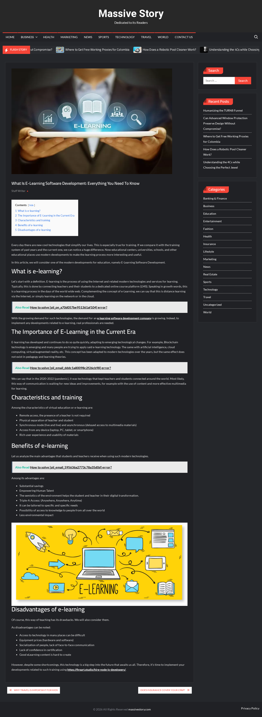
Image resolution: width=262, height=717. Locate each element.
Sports (103, 37)
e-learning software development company (124, 318)
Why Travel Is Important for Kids (36, 690)
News (88, 37)
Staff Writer (18, 191)
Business (27, 37)
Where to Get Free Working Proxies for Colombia (85, 49)
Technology (125, 37)
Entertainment (212, 221)
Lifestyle (208, 251)
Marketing (69, 37)
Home (10, 37)
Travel (146, 37)
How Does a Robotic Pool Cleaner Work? (156, 49)
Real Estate (210, 274)
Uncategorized (212, 304)
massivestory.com (139, 709)
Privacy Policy (250, 708)
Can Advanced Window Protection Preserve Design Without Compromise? (225, 123)
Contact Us (184, 37)
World (163, 37)
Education (209, 213)
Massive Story (131, 13)
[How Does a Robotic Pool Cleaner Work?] (125, 49)
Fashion (208, 228)
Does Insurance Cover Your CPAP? (162, 690)
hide (31, 205)
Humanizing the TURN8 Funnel (223, 110)
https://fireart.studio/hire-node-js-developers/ (96, 669)
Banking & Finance (215, 198)
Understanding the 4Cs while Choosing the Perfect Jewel (221, 164)
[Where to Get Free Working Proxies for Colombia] (47, 49)
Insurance (209, 244)
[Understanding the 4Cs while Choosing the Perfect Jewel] (191, 49)
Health (48, 37)
